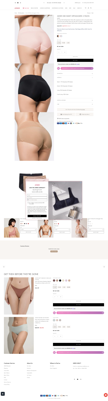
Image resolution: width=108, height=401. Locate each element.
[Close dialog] (81, 182)
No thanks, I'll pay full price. (37, 218)
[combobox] (29, 200)
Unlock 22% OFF (37, 216)
